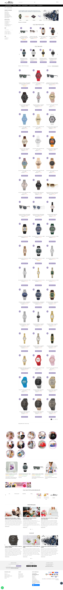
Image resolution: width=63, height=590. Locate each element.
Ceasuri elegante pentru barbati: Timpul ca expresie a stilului (13, 547)
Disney (24, 493)
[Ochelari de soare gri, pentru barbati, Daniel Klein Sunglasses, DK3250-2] (24, 31)
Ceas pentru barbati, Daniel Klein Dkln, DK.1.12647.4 (38, 83)
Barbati (6, 37)
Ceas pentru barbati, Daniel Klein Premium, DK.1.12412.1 (38, 390)
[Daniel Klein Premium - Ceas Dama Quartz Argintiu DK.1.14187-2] (38, 97)
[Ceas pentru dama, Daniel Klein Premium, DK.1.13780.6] (52, 207)
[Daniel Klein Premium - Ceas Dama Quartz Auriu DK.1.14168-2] (52, 316)
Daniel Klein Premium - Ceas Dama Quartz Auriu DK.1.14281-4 (38, 346)
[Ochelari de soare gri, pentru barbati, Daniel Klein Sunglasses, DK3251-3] (38, 207)
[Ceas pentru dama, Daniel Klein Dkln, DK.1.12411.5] (24, 382)
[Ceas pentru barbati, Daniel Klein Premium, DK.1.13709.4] (38, 185)
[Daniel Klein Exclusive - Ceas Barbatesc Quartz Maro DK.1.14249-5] (52, 294)
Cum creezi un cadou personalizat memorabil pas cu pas (29, 518)
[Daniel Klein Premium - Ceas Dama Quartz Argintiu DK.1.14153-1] (24, 316)
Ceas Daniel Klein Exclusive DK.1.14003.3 (38, 258)
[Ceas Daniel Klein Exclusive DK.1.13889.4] (38, 229)
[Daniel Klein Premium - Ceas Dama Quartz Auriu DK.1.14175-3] (43, 53)
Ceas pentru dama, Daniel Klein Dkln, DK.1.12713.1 (38, 149)
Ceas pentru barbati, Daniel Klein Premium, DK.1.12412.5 (38, 412)
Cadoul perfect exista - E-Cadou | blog (23, 423)
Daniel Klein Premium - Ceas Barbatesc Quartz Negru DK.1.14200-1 (33, 59)
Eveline (54, 497)
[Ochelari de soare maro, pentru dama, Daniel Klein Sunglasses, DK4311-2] (52, 185)
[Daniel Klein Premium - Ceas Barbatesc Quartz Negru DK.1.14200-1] (33, 53)
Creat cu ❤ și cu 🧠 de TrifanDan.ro (47, 578)
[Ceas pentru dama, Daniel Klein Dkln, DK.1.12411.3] (52, 360)
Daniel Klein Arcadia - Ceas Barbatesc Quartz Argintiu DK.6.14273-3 (24, 302)
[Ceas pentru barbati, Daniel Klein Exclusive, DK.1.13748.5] (43, 31)
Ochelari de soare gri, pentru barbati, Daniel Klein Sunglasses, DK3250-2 (24, 37)
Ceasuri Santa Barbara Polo (8, 16)
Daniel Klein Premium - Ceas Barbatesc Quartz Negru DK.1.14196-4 (23, 59)
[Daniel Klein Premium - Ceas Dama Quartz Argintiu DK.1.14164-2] (38, 316)
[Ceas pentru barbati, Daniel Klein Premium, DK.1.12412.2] (52, 382)
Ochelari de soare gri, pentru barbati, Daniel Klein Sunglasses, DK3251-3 (38, 215)
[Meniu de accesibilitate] (61, 583)
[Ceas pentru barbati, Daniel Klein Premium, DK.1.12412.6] (52, 404)
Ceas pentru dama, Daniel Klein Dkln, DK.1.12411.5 (24, 390)
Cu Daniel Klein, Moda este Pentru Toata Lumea (49, 547)
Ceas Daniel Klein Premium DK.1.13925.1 (24, 280)
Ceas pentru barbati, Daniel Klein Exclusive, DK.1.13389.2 (53, 37)
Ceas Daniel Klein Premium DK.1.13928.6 (24, 258)
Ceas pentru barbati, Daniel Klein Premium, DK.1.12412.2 (52, 390)
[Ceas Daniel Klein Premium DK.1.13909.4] (24, 229)
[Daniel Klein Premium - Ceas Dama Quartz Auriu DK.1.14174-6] (24, 338)
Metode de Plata (20, 573)
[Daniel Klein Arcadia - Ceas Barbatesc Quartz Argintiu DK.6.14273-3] (24, 294)
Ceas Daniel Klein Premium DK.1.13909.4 (24, 236)
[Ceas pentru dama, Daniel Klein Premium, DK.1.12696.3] (24, 141)
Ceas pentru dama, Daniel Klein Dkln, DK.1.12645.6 (38, 127)
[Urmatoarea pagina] (57, 419)
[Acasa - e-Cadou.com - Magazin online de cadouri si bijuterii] (9, 2)
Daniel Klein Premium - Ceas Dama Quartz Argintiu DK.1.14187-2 (38, 105)
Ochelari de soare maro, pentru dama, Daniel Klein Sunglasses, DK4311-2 (52, 193)
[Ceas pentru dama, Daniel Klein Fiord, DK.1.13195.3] (52, 163)
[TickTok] (34, 566)
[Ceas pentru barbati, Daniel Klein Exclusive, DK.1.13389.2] (53, 31)
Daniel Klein (7, 21)
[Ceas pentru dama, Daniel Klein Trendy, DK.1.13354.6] (24, 185)
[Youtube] (30, 566)
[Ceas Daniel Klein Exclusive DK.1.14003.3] (38, 251)
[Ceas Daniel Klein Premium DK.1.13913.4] (38, 272)
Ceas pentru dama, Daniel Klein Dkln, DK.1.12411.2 (38, 368)
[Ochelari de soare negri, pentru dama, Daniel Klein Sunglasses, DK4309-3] (33, 31)
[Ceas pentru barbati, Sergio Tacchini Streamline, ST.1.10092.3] (52, 141)
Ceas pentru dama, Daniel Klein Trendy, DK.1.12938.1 (24, 171)
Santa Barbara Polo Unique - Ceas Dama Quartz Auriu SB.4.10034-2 (24, 368)
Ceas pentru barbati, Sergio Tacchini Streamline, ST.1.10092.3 (52, 149)
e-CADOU (46, 497)
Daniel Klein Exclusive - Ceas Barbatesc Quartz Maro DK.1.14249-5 (52, 302)
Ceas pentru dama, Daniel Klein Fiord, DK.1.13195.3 (52, 171)
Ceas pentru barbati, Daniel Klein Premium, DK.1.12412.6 (52, 412)
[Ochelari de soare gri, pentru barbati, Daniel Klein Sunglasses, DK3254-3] (24, 207)
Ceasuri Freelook (7, 17)
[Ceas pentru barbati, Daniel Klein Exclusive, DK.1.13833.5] (24, 97)
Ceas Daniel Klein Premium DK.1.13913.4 (38, 280)
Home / (6, 7)
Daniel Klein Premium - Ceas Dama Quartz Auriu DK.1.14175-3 (43, 59)
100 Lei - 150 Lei (7, 32)
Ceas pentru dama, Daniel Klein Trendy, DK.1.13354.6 (24, 193)
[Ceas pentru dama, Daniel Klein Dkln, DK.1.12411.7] (52, 97)
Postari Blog (32, 505)
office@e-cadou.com (50, 566)
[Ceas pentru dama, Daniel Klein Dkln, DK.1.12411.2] (38, 360)
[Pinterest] (29, 566)
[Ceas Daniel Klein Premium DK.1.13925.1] (24, 272)
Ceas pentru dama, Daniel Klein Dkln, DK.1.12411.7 (52, 105)
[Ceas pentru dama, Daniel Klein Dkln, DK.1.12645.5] (24, 119)
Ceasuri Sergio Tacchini (8, 15)
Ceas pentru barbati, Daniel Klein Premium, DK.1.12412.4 (24, 412)
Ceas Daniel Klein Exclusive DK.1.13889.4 (38, 236)
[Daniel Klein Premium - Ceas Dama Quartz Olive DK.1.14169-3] (52, 338)
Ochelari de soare (7, 12)
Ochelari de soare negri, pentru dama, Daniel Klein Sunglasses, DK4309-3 (34, 37)
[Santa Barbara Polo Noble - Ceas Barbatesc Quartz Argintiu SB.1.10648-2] (53, 53)
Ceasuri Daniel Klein (7, 14)
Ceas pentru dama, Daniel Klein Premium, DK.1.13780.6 (52, 215)
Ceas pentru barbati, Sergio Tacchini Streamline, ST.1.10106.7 (52, 127)
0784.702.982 (50, 565)
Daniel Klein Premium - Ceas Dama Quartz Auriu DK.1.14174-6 (24, 346)
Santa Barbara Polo (8, 24)
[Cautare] (34, 2)
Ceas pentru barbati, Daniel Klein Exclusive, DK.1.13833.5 (24, 105)
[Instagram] (36, 566)
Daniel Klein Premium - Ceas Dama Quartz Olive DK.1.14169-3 (52, 346)
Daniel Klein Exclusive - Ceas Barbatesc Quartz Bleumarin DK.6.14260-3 (38, 302)
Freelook (6, 23)
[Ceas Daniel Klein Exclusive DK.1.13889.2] (52, 229)
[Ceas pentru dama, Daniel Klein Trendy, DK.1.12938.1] (24, 163)
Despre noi (6, 573)
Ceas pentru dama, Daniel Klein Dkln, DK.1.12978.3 (38, 171)
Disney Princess (31, 497)
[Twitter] (32, 566)
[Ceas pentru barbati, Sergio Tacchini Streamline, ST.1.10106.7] (52, 119)
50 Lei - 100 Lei (7, 31)
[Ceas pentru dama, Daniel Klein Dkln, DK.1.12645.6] (38, 119)
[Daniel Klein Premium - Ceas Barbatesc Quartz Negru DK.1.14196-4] (24, 53)
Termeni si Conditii (7, 574)
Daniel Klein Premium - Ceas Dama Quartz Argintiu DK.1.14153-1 (24, 324)
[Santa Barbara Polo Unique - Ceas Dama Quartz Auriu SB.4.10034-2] (24, 360)
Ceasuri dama (6, 11)
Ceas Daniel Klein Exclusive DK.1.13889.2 (52, 236)
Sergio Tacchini (7, 25)
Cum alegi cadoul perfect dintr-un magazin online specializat (49, 518)
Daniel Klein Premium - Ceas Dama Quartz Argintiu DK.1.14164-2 (38, 324)
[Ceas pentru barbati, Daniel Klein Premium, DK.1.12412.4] (24, 404)
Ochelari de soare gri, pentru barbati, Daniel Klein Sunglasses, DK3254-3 (24, 215)
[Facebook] (27, 566)
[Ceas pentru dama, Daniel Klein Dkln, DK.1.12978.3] (38, 163)
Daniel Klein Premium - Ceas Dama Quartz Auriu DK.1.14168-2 (52, 324)
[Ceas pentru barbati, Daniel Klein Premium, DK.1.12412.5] (38, 404)
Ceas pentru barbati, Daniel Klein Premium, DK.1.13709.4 (38, 193)
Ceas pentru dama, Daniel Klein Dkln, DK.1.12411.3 (52, 368)
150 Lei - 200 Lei (7, 33)
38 (55, 419)
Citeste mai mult (7, 526)
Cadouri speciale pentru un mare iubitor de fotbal (31, 547)
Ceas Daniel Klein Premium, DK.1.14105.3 (52, 280)
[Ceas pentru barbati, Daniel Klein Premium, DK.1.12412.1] (38, 382)
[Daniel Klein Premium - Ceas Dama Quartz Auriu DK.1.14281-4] (38, 338)
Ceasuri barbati (7, 13)
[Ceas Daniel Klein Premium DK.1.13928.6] (24, 251)
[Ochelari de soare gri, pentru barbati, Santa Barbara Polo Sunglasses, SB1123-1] (52, 75)
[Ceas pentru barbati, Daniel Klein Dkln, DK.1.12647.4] (38, 75)
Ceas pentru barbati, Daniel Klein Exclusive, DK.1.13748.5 (43, 37)
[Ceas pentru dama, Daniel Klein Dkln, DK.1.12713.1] (38, 141)
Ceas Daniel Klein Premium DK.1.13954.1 (52, 258)
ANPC (19, 578)
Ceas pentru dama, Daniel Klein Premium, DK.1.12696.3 (24, 149)
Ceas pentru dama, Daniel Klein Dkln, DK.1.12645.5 (24, 127)
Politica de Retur (20, 574)
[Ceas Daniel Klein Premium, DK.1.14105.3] (52, 272)
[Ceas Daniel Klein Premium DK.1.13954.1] (52, 251)
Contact (6, 578)
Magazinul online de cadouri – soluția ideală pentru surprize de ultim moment (13, 518)
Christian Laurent (9, 493)
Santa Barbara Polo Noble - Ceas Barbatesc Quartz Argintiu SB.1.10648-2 (53, 59)
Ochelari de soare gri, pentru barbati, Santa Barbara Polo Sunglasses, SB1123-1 (52, 83)
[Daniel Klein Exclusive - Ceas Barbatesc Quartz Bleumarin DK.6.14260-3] (38, 294)
